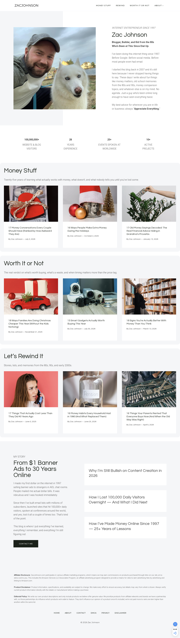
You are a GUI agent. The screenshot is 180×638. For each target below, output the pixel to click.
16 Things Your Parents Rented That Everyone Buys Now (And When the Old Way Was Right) (148, 416)
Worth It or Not (139, 5)
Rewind (120, 5)
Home (57, 613)
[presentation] (31, 204)
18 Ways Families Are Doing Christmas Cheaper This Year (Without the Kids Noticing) (29, 323)
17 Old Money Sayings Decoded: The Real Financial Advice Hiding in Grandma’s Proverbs (146, 231)
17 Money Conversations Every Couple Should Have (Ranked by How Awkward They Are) (30, 231)
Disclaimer (120, 613)
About (68, 613)
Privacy (105, 613)
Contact (81, 613)
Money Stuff (103, 5)
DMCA (93, 613)
